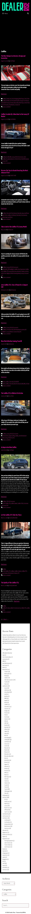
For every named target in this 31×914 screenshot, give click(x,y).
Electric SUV (14, 159)
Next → (6, 619)
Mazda (5, 750)
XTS (18, 573)
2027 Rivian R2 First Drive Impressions (11, 643)
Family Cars (8, 98)
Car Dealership (6, 814)
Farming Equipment (8, 840)
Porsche (6, 770)
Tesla (28, 98)
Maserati (6, 748)
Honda (5, 725)
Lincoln (5, 746)
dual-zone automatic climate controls (20, 271)
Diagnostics (5, 832)
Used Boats (5, 867)
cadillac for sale (6, 608)
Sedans (6, 677)
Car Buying (5, 795)
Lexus (5, 743)
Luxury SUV (4, 161)
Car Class (4, 797)
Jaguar (5, 731)
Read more (3, 94)
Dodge (5, 710)
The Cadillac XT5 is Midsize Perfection (12, 393)
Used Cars (6, 828)
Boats (4, 667)
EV (6, 157)
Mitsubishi (6, 760)
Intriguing (16, 98)
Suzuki (5, 785)
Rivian (5, 774)
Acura (5, 688)
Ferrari (5, 713)
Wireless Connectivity (14, 331)
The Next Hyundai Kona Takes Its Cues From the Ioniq (14, 635)
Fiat (5, 715)
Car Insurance (5, 816)
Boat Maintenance (6, 663)
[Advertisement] (15, 32)
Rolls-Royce (21, 98)
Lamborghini (7, 739)
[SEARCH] (28, 13)
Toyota (5, 789)
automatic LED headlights (8, 269)
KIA (5, 735)
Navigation (5, 859)
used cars (5, 869)
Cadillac (4, 98)
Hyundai (19, 213)
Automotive (5, 659)
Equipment (5, 838)
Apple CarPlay (12, 436)
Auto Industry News (7, 657)
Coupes (6, 671)
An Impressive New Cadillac (9, 447)
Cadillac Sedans (18, 571)
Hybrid (5, 803)
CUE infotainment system (19, 329)
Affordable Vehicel (6, 653)
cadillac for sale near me (15, 608)
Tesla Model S (12, 105)
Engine (4, 836)
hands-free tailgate (5, 273)
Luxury (13, 157)
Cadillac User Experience (19, 269)
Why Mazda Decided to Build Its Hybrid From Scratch (14, 641)
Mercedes (6, 754)
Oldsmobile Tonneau (5, 102)
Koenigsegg (7, 737)
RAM (5, 772)
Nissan (5, 762)
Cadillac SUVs (20, 503)
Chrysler (6, 708)
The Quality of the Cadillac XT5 (10, 583)
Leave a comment (7, 107)
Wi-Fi (11, 438)
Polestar (6, 766)
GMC (10, 157)
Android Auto (6, 436)
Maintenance (7, 826)
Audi (5, 694)
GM (8, 157)
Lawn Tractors (7, 843)
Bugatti (6, 700)
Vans (5, 684)
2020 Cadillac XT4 (6, 503)
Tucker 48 (17, 105)
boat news (5, 665)
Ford (13, 98)
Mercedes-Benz (7, 756)
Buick (4, 381)
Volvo (5, 793)
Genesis (15, 213)
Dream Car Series (6, 834)
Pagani (5, 764)
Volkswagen (7, 791)
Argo (4, 655)
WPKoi (24, 912)
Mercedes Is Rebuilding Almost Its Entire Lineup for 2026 (15, 637)
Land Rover (26, 213)
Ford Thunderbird (13, 100)
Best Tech (5, 215)
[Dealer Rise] (15, 6)
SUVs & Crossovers (19, 157)
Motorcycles (7, 673)
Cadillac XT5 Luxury (7, 271)
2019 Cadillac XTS (6, 571)
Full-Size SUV (20, 159)
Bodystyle (5, 669)
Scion (5, 778)
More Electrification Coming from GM (11, 341)
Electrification (17, 383)
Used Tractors (7, 847)
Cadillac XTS (24, 571)
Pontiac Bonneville (14, 102)
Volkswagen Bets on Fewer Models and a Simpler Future (15, 639)
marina (4, 857)
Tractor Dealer (7, 845)
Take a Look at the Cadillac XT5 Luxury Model (14, 227)
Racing (5, 675)
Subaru (6, 783)
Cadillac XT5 (23, 608)
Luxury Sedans (4, 573)
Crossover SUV (9, 329)
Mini (5, 758)
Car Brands (13, 215)
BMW (3, 661)
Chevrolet (8, 213)
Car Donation (7, 822)
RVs (3, 861)
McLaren (6, 752)
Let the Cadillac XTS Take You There (11, 515)
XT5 (20, 331)
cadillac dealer (14, 503)
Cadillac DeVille (6, 100)
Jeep (23, 213)
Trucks (5, 682)
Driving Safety (7, 824)
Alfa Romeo (6, 690)
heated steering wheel (15, 273)
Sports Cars (7, 812)
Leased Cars (5, 855)
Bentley (6, 696)
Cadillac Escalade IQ (7, 159)
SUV (9, 438)
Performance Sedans (12, 573)
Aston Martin (7, 692)
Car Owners (5, 818)
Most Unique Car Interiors (23, 100)
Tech (26, 98)
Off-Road (6, 809)
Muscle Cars (7, 807)
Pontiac (6, 768)
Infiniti (5, 729)
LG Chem (27, 383)
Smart (5, 781)
